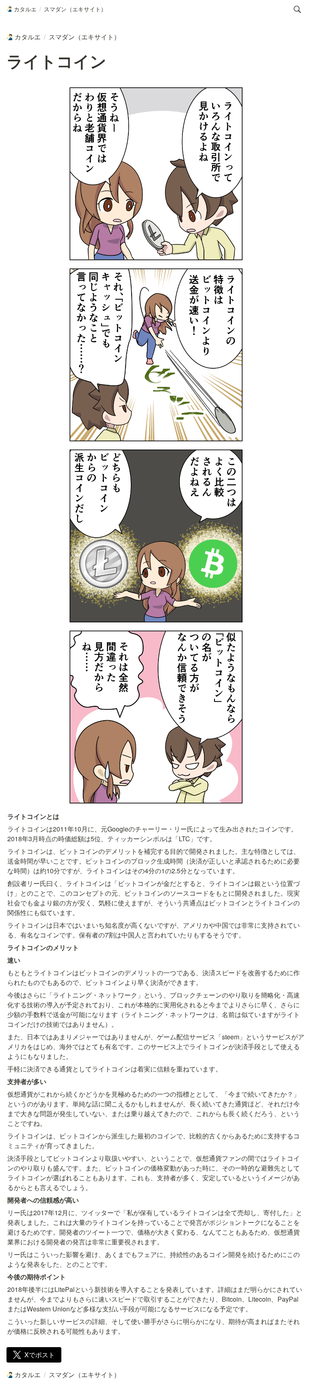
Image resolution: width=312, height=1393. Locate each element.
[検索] (297, 9)
